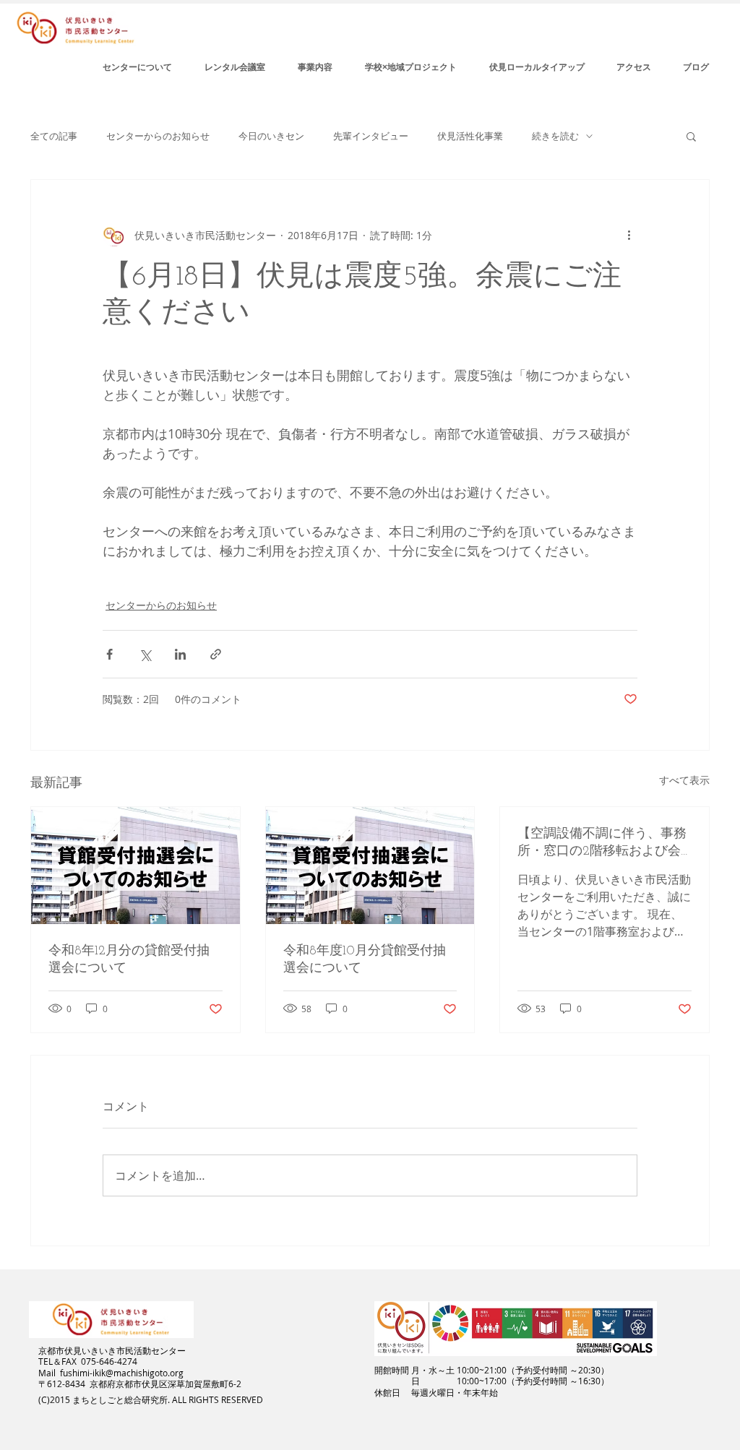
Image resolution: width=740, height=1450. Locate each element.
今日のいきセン (271, 136)
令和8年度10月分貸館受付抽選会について (364, 960)
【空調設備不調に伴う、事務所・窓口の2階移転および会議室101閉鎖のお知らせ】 (602, 843)
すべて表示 (684, 780)
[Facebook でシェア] (109, 654)
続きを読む (555, 136)
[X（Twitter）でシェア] (145, 654)
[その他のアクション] (628, 234)
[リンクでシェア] (216, 654)
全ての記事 (53, 136)
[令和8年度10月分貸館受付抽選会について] (370, 865)
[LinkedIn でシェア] (180, 654)
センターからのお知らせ (158, 136)
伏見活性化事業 (470, 136)
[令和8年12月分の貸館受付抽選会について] (135, 865)
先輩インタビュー (370, 136)
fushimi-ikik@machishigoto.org (122, 1372)
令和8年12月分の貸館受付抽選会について (129, 960)
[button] (691, 136)
